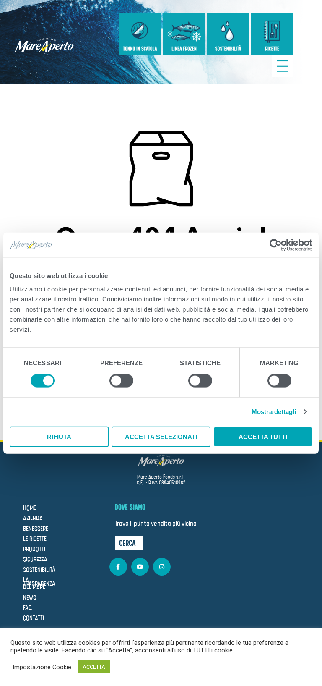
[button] (129, 543)
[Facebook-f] (118, 567)
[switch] (121, 382)
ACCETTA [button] (94, 667)
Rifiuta (59, 436)
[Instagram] (162, 567)
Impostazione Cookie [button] (42, 667)
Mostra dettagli (274, 411)
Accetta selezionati (161, 436)
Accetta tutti (263, 436)
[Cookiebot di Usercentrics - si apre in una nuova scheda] (275, 245)
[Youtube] (140, 567)
